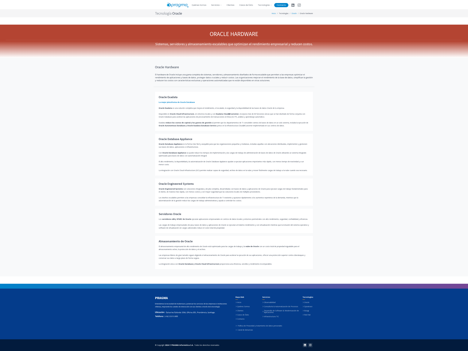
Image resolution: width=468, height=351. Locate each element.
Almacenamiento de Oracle (176, 241)
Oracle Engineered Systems (176, 184)
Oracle (294, 13)
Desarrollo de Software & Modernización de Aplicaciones (281, 311)
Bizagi (306, 311)
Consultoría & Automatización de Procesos (281, 306)
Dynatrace (308, 306)
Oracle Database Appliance (175, 139)
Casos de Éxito (246, 5)
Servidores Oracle (170, 214)
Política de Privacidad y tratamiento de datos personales (260, 326)
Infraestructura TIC (271, 316)
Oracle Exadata (168, 97)
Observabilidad (270, 302)
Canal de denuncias (245, 330)
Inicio (274, 13)
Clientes (230, 5)
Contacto (281, 5)
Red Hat (307, 315)
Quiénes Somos (199, 5)
